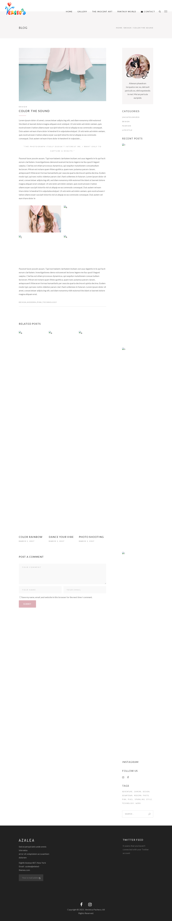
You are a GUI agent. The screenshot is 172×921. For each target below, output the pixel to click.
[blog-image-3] (40, 248)
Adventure (127, 792)
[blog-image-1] (40, 218)
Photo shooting (91, 536)
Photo (146, 795)
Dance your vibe (61, 536)
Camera (137, 792)
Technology (50, 302)
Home (119, 28)
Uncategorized (130, 117)
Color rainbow (30, 536)
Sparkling (140, 799)
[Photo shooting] (92, 432)
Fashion (126, 126)
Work (138, 803)
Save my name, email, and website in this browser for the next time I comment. (57, 597)
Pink (39, 302)
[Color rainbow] (32, 432)
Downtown (127, 795)
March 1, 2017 (26, 541)
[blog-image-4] (85, 248)
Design (128, 28)
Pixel (130, 799)
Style (149, 799)
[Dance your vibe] (62, 432)
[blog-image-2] (85, 218)
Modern (31, 302)
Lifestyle (127, 130)
